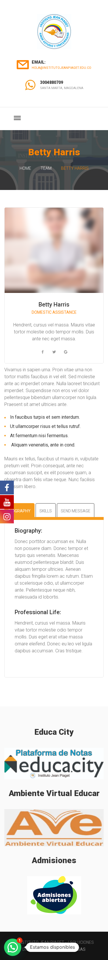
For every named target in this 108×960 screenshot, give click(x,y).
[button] (12, 947)
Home (25, 168)
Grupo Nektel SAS (67, 949)
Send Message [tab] (75, 511)
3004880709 (51, 82)
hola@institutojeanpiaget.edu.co (61, 68)
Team (46, 168)
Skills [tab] (45, 511)
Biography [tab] (19, 511)
